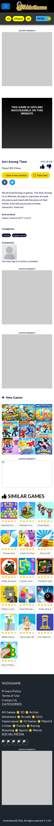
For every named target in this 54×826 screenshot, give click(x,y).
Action (34, 712)
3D (22, 712)
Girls (39, 716)
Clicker (6, 235)
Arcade (26, 716)
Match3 (47, 721)
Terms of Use (11, 695)
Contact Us (9, 700)
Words (37, 730)
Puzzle (21, 725)
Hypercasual (19, 235)
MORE (40, 18)
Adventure (9, 716)
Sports (23, 730)
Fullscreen (42, 175)
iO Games (30, 721)
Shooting (8, 730)
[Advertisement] (27, 59)
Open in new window (16, 175)
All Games (8, 712)
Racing (35, 725)
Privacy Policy (11, 691)
